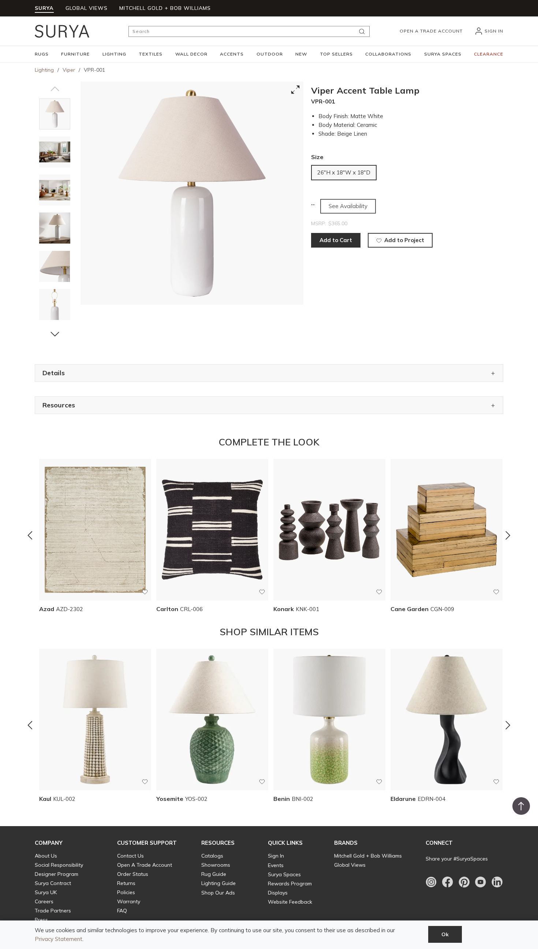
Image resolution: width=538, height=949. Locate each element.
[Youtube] (480, 882)
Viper (69, 70)
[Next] (508, 535)
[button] (42, 54)
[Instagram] (431, 882)
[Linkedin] (497, 882)
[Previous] (30, 535)
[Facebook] (447, 882)
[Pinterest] (464, 882)
